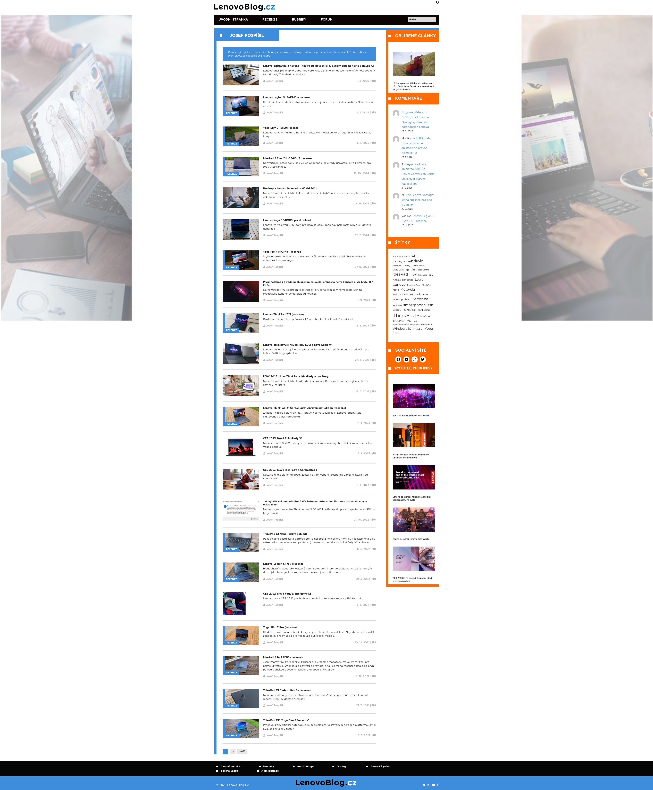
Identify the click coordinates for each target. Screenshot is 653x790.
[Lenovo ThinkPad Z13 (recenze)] (242, 323)
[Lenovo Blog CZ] (245, 7)
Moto (396, 290)
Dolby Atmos (418, 266)
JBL (431, 275)
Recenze (270, 19)
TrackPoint (399, 321)
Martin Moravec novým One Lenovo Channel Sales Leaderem (411, 456)
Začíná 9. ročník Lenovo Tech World (411, 539)
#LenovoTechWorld (401, 256)
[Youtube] (433, 785)
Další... (243, 751)
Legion (420, 279)
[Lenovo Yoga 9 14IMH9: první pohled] (241, 229)
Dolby (407, 266)
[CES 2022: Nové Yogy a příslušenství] (234, 603)
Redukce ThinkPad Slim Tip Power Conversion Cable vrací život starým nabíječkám (417, 174)
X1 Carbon (418, 329)
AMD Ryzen (399, 261)
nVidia (396, 299)
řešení (396, 333)
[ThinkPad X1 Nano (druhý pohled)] (242, 542)
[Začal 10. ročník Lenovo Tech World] (414, 396)
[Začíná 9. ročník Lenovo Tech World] (414, 519)
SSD (430, 305)
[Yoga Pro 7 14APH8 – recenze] (242, 260)
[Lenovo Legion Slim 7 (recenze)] (242, 572)
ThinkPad (404, 315)
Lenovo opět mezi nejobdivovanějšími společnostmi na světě (412, 498)
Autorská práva (380, 766)
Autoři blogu (305, 766)
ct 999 (405, 195)
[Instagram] (429, 785)
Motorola (407, 289)
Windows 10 (402, 328)
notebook (422, 294)
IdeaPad (400, 274)
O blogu (342, 766)
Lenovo (399, 284)
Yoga (429, 328)
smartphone (414, 305)
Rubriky (299, 19)
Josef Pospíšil (247, 35)
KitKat (397, 280)
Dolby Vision (399, 270)
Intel (413, 274)
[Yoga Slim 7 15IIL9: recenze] (242, 136)
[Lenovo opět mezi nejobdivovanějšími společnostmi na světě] (414, 477)
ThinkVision (424, 316)
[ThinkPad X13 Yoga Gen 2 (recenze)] (242, 728)
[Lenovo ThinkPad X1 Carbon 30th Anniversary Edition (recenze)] (242, 416)
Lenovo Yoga (414, 285)
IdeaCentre (423, 270)
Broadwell (397, 266)
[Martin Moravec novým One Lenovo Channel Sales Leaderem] (414, 435)
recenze (420, 299)
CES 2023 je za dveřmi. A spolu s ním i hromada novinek (412, 579)
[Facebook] (438, 785)
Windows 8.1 (427, 325)
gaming (411, 269)
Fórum (327, 19)
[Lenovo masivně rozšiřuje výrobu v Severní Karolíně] (414, 64)
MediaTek (426, 285)
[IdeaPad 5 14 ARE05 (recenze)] (242, 665)
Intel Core (422, 275)
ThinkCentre (424, 310)
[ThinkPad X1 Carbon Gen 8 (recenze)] (242, 698)
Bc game (407, 112)
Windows (415, 325)
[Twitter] (424, 785)
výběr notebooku (401, 325)
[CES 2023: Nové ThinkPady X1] (241, 447)
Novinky (268, 766)
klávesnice (407, 280)
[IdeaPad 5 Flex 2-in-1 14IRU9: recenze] (242, 166)
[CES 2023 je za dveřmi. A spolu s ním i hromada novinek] (414, 559)
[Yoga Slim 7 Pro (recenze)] (242, 635)
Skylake (397, 305)
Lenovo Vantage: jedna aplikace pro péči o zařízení (417, 200)
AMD (415, 256)
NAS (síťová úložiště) (403, 294)
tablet (397, 309)
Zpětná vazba (229, 771)
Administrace (270, 771)
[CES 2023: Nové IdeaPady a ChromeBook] (241, 479)
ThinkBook (409, 309)
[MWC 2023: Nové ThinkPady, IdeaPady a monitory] (241, 385)
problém (406, 299)
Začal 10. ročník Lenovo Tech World (411, 416)
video (416, 321)
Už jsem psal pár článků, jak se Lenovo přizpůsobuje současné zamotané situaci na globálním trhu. (413, 86)
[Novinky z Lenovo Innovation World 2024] (241, 197)
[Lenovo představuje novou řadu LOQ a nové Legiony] (241, 353)
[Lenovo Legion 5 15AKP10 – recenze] (242, 106)
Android (415, 261)
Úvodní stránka (233, 19)
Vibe (409, 321)
